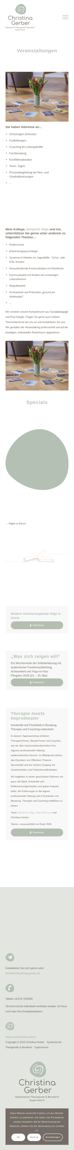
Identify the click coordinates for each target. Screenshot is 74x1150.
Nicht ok (34, 1137)
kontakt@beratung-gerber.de (23, 973)
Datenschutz (28, 1036)
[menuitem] (63, 17)
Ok (18, 1137)
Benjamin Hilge (26, 812)
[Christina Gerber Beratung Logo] (31, 17)
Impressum (12, 1036)
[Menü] (63, 17)
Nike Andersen (44, 812)
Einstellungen (53, 1137)
